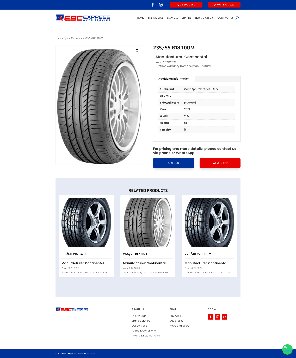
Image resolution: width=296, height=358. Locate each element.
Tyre (66, 38)
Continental (76, 38)
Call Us (173, 163)
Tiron (92, 353)
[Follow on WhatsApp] (224, 317)
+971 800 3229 (225, 4)
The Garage (155, 17)
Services (172, 17)
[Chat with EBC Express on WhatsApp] (287, 349)
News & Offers (204, 17)
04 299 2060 (187, 4)
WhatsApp (220, 163)
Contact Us (225, 17)
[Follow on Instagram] (160, 4)
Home (140, 17)
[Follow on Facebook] (152, 4)
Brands (186, 17)
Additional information (173, 78)
